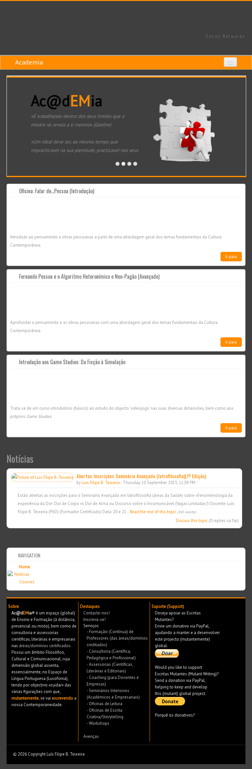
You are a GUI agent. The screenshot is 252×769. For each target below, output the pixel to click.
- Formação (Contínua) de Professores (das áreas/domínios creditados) (117, 638)
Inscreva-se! (94, 619)
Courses (26, 582)
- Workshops (98, 723)
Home (24, 567)
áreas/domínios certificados (45, 645)
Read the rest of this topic (153, 512)
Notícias (22, 574)
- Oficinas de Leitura (104, 703)
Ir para (231, 256)
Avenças (91, 736)
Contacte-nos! (96, 613)
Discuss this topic (192, 520)
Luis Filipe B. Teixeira (101, 482)
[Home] (126, 17)
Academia (29, 62)
